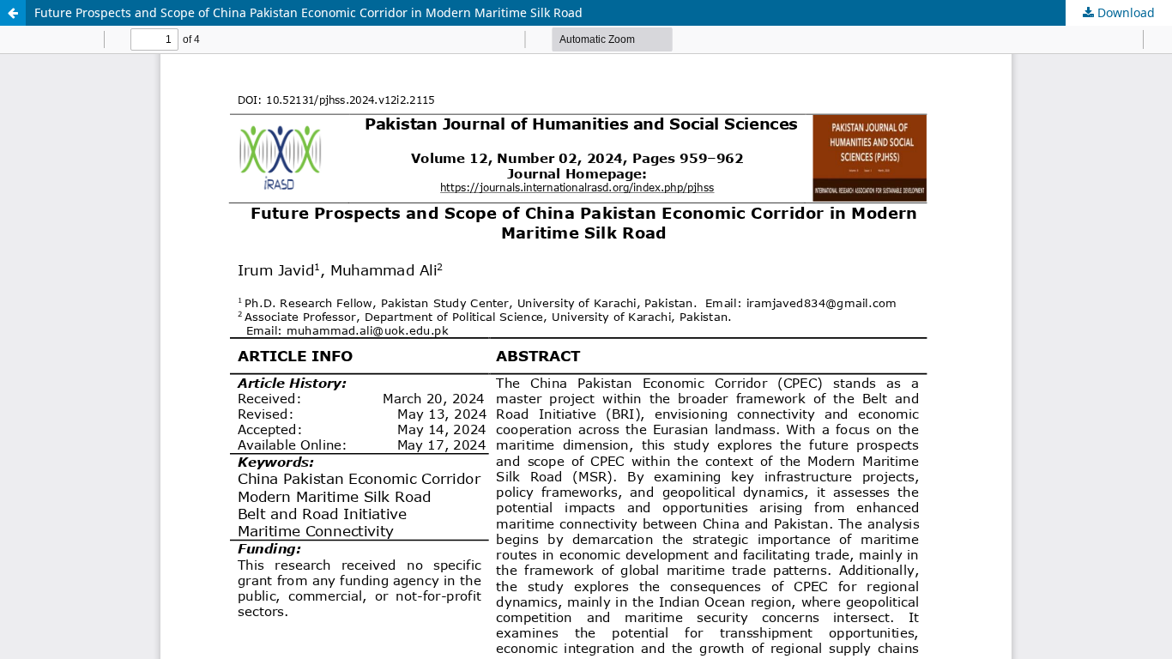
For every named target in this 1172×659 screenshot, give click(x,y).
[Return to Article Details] (13, 13)
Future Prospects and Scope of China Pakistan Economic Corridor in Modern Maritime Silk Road (308, 12)
